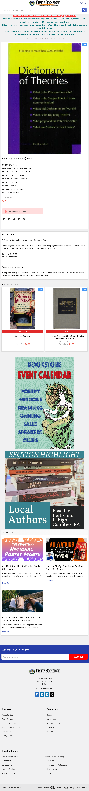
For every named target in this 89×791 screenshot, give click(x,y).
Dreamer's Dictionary (22, 336)
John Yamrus (50, 761)
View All (48, 773)
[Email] (9, 219)
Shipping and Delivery (10, 723)
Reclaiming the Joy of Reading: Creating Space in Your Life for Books (22, 619)
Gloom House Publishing (54, 756)
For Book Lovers (53, 731)
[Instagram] (42, 694)
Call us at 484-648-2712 (44, 688)
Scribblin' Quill (7, 765)
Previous (3, 319)
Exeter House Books (10, 756)
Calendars (50, 727)
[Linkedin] (19, 219)
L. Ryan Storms (51, 769)
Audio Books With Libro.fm (12, 727)
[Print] (14, 219)
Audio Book (51, 719)
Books (49, 715)
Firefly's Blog (7, 735)
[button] (44, 403)
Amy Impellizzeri (8, 773)
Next (86, 319)
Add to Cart (23, 332)
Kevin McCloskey (8, 769)
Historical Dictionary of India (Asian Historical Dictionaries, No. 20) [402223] (66, 337)
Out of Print (6, 761)
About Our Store (8, 715)
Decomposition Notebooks (56, 765)
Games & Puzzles (53, 723)
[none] (44, 98)
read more (6, 583)
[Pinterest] (24, 219)
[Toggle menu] (3, 3)
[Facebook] (4, 219)
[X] (52, 694)
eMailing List (7, 731)
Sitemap (5, 740)
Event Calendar (8, 719)
